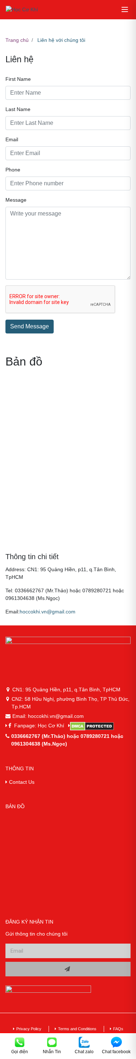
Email (11, 139)
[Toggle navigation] (124, 9)
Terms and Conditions (77, 1029)
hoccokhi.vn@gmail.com (47, 612)
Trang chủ (17, 40)
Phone (12, 170)
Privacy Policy (28, 1029)
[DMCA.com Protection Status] (99, 726)
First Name (18, 79)
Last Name (17, 109)
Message (15, 200)
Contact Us (21, 782)
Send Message (29, 326)
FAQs (118, 1029)
